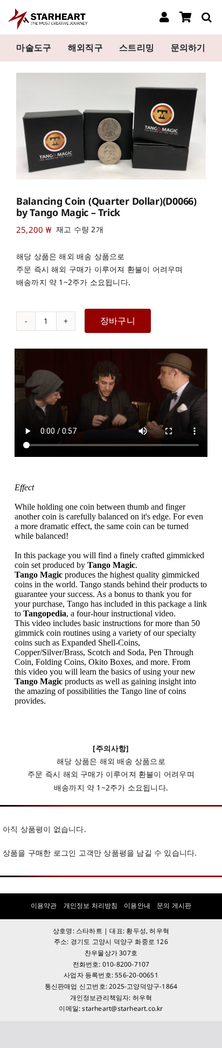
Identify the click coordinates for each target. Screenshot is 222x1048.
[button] (207, 17)
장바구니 (117, 320)
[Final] (46, 11)
